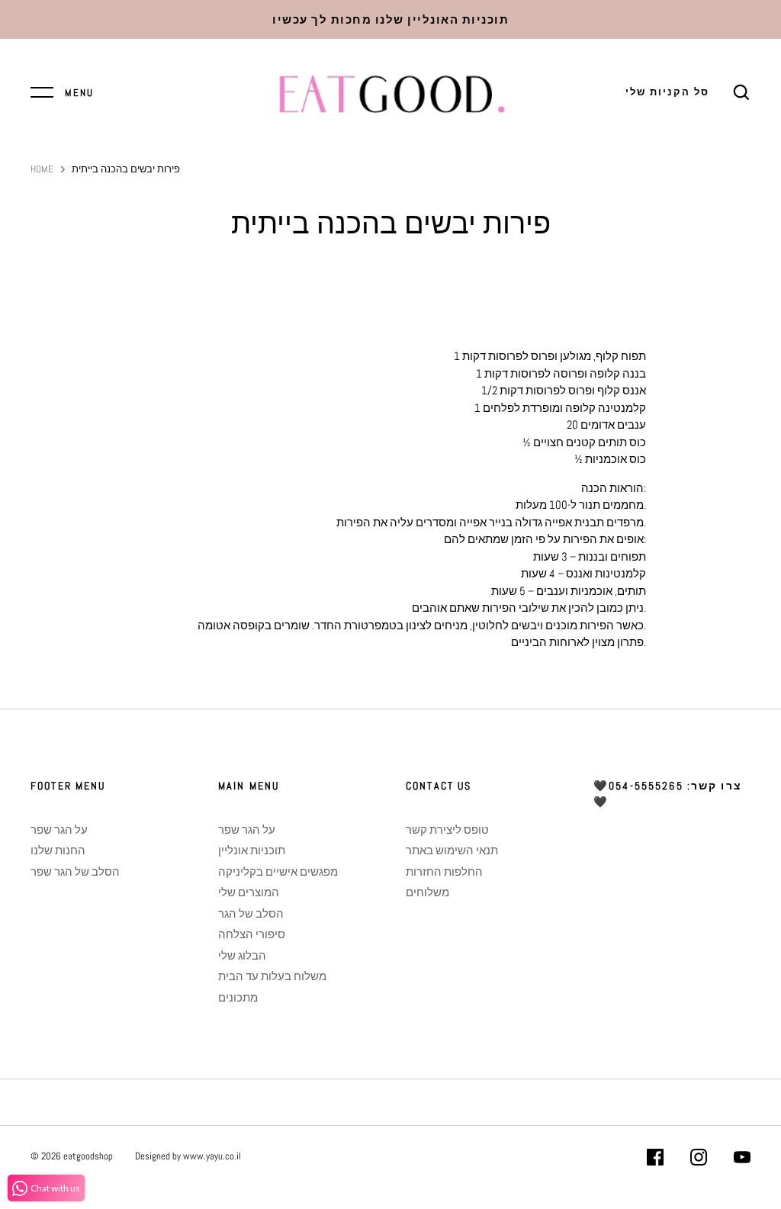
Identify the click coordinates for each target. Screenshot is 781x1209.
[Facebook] (655, 1160)
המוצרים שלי (248, 892)
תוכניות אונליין (251, 850)
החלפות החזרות (444, 871)
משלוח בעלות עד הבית (272, 976)
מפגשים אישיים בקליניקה (278, 871)
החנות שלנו (58, 850)
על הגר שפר (59, 829)
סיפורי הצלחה (251, 934)
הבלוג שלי (242, 955)
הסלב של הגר (251, 913)
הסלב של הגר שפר (75, 871)
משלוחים (427, 892)
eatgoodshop (88, 1156)
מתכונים (238, 997)
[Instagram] (698, 1160)
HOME (42, 168)
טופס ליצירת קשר (447, 829)
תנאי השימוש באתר (452, 850)
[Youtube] (742, 1160)
